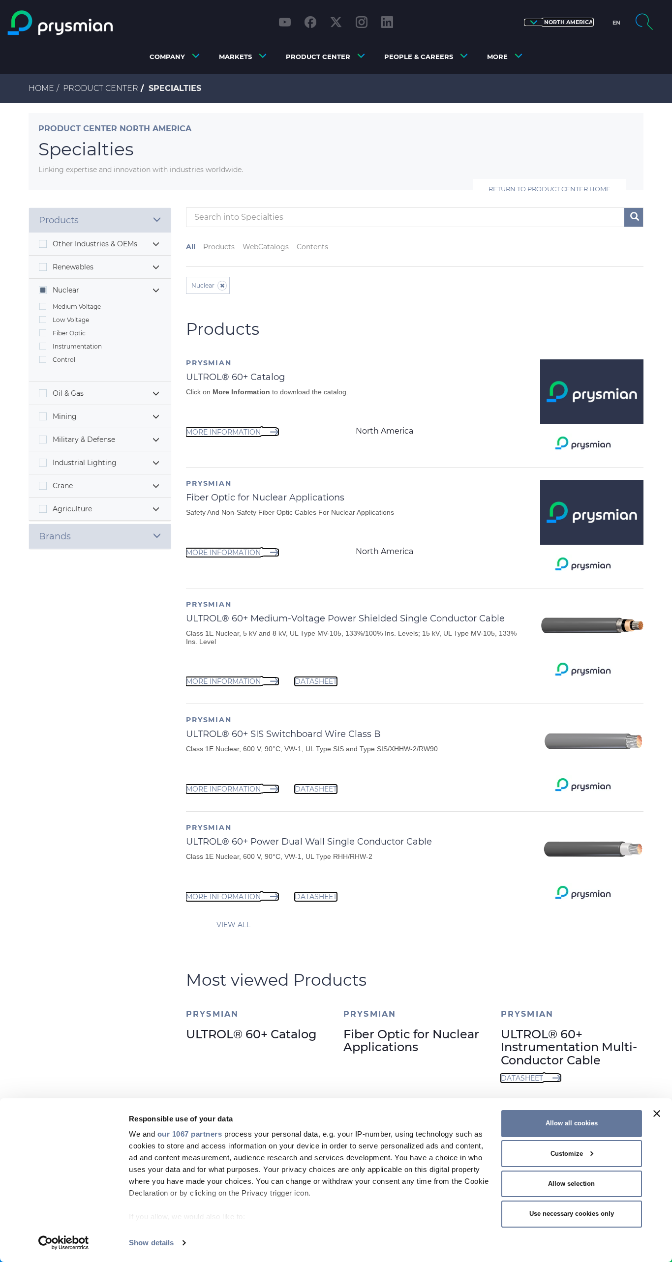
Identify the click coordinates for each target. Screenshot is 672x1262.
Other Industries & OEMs (95, 244)
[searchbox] (388, 217)
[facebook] (310, 22)
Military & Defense (84, 439)
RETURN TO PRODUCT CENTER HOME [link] (550, 189)
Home (41, 88)
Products (219, 246)
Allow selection (571, 1183)
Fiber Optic (69, 333)
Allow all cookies (572, 1123)
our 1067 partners (189, 1134)
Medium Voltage (77, 306)
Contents (312, 246)
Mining (65, 416)
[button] (559, 22)
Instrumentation (77, 346)
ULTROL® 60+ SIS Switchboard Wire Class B (283, 734)
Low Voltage (71, 319)
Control (64, 359)
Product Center (100, 88)
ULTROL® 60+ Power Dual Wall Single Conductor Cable (309, 841)
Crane (63, 486)
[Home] (85, 22)
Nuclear (66, 290)
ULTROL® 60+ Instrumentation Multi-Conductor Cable (569, 1047)
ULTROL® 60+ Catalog (235, 377)
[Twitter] (336, 22)
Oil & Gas (68, 393)
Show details (151, 1242)
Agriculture (72, 509)
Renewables (73, 267)
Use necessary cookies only (571, 1213)
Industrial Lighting (85, 463)
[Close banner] (656, 1113)
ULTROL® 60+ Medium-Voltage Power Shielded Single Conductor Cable (345, 618)
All (190, 246)
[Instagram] (361, 22)
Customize (566, 1153)
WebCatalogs (266, 246)
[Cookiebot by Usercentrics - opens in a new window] (64, 1242)
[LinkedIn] (387, 22)
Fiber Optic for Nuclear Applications (265, 497)
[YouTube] (285, 22)
